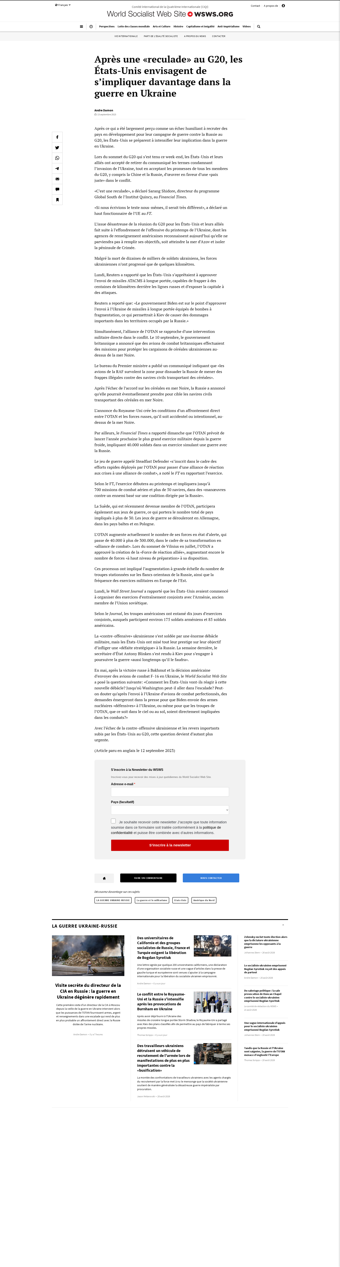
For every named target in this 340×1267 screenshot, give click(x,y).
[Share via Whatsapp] (57, 158)
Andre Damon (103, 110)
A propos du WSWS (195, 36)
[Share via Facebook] (57, 137)
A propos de (271, 5)
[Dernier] (91, 28)
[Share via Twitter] (57, 147)
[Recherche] (258, 28)
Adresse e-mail (122, 784)
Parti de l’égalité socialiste (161, 36)
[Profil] (283, 6)
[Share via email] (57, 179)
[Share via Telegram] (57, 168)
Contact (255, 5)
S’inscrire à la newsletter (170, 845)
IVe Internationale (126, 36)
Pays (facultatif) (122, 802)
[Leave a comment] (57, 189)
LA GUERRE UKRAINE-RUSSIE (113, 900)
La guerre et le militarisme (152, 900)
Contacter (218, 36)
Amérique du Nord (204, 900)
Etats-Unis (180, 900)
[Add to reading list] (57, 200)
